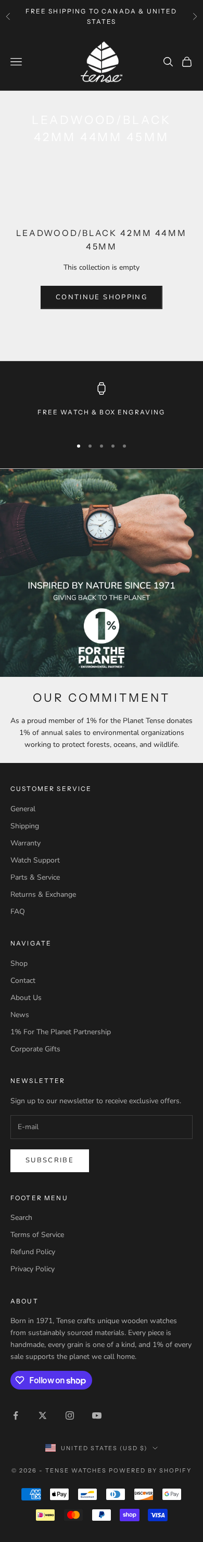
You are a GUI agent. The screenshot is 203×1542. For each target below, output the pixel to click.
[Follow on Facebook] (15, 1415)
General (22, 809)
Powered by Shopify (150, 1470)
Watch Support (35, 860)
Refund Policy (32, 1252)
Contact (22, 980)
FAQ (17, 911)
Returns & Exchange (43, 894)
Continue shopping (101, 297)
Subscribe (50, 1160)
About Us (26, 998)
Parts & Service (35, 877)
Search (21, 1218)
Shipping (24, 826)
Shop (19, 963)
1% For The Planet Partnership (60, 1032)
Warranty (25, 843)
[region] (101, 405)
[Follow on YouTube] (97, 1415)
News (19, 1015)
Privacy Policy (32, 1269)
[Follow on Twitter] (42, 1415)
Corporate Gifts (35, 1049)
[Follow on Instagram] (70, 1415)
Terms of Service (37, 1235)
